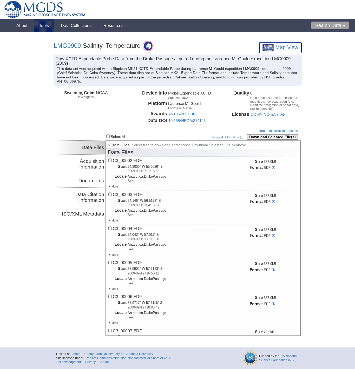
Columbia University (138, 354)
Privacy (90, 362)
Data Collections (76, 25)
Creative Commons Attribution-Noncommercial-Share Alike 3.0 (128, 358)
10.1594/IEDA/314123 (187, 120)
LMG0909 (67, 45)
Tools (44, 25)
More (114, 186)
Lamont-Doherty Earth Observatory (95, 354)
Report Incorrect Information (278, 131)
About (21, 25)
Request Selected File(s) (228, 137)
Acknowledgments (69, 362)
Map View (286, 47)
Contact (103, 362)
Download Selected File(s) (272, 137)
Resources (113, 25)
